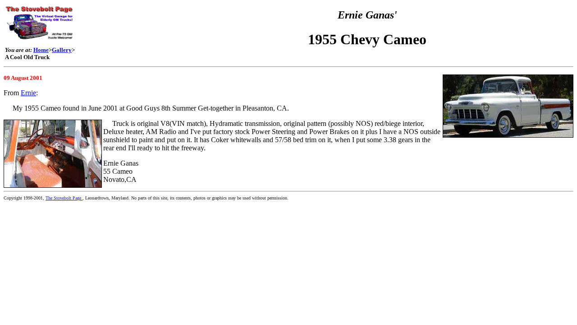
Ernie (28, 93)
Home (41, 49)
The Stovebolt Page (64, 197)
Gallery (62, 49)
